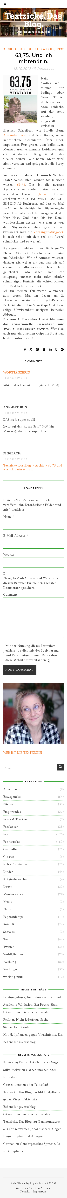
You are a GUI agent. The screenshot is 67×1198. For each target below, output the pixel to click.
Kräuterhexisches (15, 879)
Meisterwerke (41, 49)
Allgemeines (12, 789)
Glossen (9, 857)
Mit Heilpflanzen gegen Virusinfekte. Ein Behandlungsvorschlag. (32, 1099)
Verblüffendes (13, 954)
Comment (10, 594)
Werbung (9, 962)
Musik (8, 902)
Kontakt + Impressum (33, 1191)
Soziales (9, 932)
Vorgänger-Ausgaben (49, 232)
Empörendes (12, 812)
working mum (13, 977)
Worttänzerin (16, 373)
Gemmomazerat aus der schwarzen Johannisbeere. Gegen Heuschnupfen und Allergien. (32, 1129)
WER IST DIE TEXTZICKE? (22, 753)
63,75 (21, 185)
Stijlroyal (41, 194)
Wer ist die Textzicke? (29, 1188)
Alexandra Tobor (15, 135)
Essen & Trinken (15, 819)
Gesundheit (11, 849)
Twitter (8, 947)
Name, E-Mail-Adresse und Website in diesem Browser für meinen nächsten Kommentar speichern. (30, 583)
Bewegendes (12, 797)
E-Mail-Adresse (15, 535)
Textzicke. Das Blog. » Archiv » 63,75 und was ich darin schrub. (32, 468)
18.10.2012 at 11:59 (15, 378)
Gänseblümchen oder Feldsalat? (25, 1012)
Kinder (8, 872)
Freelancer (10, 827)
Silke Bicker (12, 1070)
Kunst (7, 887)
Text (61, 49)
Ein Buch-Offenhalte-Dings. (39, 1062)
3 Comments (44, 68)
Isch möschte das (15, 864)
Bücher (10, 49)
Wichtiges (10, 969)
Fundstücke (11, 842)
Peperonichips (13, 917)
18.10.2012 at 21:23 (15, 413)
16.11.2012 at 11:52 (15, 459)
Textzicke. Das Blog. (33, 20)
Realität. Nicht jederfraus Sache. (26, 1020)
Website (8, 554)
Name (8, 516)
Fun (22, 49)
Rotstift (8, 924)
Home (47, 1188)
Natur (7, 909)
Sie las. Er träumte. (16, 1027)
